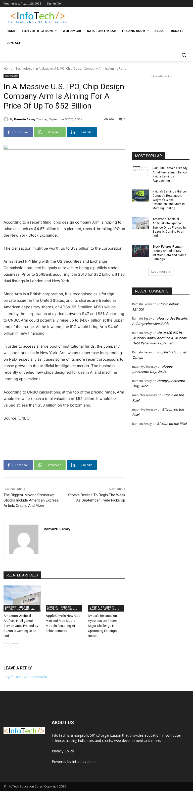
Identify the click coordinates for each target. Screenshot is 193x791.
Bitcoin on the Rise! (172, 423)
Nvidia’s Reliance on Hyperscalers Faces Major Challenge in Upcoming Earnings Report (102, 626)
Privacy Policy (63, 751)
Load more (159, 271)
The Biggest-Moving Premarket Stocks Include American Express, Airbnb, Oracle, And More (32, 500)
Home (8, 68)
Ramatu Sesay (24, 119)
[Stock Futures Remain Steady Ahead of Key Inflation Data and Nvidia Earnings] (140, 251)
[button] (183, 55)
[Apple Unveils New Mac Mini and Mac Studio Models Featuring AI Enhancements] (64, 598)
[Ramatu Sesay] (7, 119)
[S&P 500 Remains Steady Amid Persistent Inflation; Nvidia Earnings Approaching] (140, 172)
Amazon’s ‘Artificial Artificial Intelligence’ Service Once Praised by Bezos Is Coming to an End (21, 626)
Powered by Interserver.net (74, 761)
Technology (24, 68)
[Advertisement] (130, 16)
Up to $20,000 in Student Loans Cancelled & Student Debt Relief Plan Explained (159, 337)
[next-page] (15, 646)
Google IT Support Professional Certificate (20, 608)
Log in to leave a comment (25, 676)
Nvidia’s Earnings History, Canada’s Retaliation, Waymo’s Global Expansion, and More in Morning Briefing (170, 200)
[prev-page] (7, 646)
